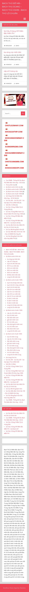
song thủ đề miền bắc (13, 277)
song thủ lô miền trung (14, 354)
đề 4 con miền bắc (12, 268)
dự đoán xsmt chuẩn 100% (14, 194)
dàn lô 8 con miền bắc (13, 294)
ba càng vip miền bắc (12, 52)
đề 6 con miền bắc (12, 270)
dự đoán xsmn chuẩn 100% (14, 191)
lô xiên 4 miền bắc (12, 303)
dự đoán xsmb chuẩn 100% (14, 189)
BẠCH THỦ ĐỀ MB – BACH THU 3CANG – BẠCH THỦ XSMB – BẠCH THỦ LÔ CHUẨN (14, 252)
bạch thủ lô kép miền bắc (14, 283)
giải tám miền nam (12, 320)
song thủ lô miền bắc (13, 307)
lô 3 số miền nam (12, 322)
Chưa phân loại (10, 185)
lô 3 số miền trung (12, 346)
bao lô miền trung (12, 337)
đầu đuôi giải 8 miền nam (14, 324)
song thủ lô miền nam (13, 331)
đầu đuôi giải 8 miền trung (15, 348)
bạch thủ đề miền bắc (13, 264)
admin (17, 45)
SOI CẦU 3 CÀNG (11, 205)
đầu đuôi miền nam (13, 329)
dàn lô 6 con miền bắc (13, 292)
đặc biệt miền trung (13, 341)
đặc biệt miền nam (12, 317)
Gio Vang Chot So (11, 357)
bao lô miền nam (12, 315)
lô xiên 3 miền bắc (12, 301)
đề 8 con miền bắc (12, 272)
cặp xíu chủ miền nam (13, 313)
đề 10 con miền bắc (13, 266)
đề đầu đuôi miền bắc (13, 275)
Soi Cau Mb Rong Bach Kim (14, 229)
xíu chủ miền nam (12, 326)
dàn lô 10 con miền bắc (14, 296)
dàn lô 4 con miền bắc (13, 289)
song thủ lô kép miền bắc (14, 305)
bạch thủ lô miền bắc (13, 287)
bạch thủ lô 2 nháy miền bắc (15, 285)
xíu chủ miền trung (13, 352)
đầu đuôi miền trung (13, 350)
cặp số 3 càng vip (11, 71)
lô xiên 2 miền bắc (12, 298)
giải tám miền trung (13, 343)
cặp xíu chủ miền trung (14, 339)
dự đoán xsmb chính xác (13, 187)
